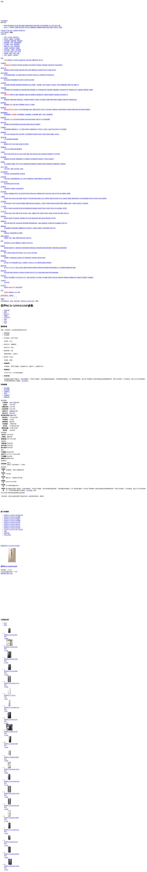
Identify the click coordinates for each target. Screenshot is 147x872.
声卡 (40, 119)
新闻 (35, 25)
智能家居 (19, 41)
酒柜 (28, 154)
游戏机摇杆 (56, 164)
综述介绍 (7, 310)
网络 (10, 53)
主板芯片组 (51, 129)
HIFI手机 (6, 178)
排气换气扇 (58, 193)
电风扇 (52, 203)
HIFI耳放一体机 (18, 169)
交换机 (9, 252)
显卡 (8, 119)
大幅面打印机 (35, 213)
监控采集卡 (29, 228)
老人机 (41, 60)
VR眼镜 (45, 94)
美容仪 (44, 208)
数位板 (33, 124)
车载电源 (66, 277)
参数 (2, 573)
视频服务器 (21, 228)
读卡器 (21, 109)
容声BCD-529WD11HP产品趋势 (13, 529)
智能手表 (7, 94)
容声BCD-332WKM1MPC (11, 854)
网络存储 (3, 266)
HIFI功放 (16, 183)
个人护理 (3, 206)
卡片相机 (32, 104)
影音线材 (40, 159)
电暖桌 (28, 203)
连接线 (91, 89)
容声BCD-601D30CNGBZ (11, 793)
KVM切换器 (62, 267)
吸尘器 (32, 203)
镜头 (12, 109)
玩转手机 (27, 27)
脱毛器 (21, 208)
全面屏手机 (22, 60)
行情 (41, 25)
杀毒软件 (24, 243)
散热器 (33, 119)
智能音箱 (27, 99)
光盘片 (46, 129)
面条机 (52, 198)
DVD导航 (39, 277)
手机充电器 (32, 65)
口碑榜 (16, 27)
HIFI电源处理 (19, 188)
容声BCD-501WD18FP (10, 635)
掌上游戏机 (7, 164)
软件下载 (57, 25)
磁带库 (30, 267)
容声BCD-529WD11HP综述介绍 (13, 515)
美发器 (39, 208)
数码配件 (19, 149)
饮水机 (100, 198)
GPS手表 (6, 282)
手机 (5, 37)
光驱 (37, 119)
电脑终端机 (64, 85)
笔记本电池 (7, 80)
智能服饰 (33, 94)
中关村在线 (4, 20)
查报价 (12, 25)
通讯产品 (16, 37)
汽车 (5, 55)
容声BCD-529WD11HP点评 (12, 522)
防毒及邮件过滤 (16, 262)
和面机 (69, 198)
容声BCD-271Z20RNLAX (11, 830)
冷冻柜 (24, 154)
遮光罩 (38, 109)
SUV (15, 292)
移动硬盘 (9, 139)
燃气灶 (16, 193)
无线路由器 (13, 257)
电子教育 (3, 142)
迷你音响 (12, 159)
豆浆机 (65, 198)
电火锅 (16, 198)
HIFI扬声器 (4, 172)
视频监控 (3, 226)
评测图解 (39, 27)
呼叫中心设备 (47, 70)
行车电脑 (44, 277)
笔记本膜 (31, 80)
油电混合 (11, 292)
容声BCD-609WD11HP (11, 731)
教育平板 (12, 223)
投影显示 (3, 216)
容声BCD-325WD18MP (11, 743)
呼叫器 (54, 70)
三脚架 (34, 109)
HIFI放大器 (4, 182)
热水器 (21, 193)
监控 (15, 51)
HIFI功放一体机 (9, 169)
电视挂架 (44, 154)
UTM (10, 262)
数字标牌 (31, 223)
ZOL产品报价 (5, 32)
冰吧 (31, 154)
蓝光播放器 (33, 159)
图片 (6, 314)
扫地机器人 (37, 203)
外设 (11, 44)
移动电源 (17, 46)
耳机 (17, 134)
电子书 (11, 144)
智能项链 (51, 94)
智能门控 (38, 99)
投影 (12, 51)
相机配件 (3, 107)
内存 (14, 119)
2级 (10, 421)
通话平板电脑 (31, 89)
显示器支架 (42, 218)
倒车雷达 (32, 277)
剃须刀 (6, 208)
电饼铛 (35, 198)
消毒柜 (68, 193)
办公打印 (7, 51)
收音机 (74, 203)
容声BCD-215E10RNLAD (11, 707)
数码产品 (7, 46)
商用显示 (3, 221)
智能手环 (12, 94)
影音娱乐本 (50, 75)
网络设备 (3, 251)
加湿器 (57, 203)
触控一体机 (37, 223)
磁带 (74, 267)
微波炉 (25, 198)
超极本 (11, 39)
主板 (5, 119)
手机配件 (3, 63)
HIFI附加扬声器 (14, 173)
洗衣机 (12, 154)
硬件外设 (3, 122)
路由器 (14, 252)
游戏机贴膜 (26, 164)
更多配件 (87, 109)
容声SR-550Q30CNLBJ (11, 842)
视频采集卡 (14, 129)
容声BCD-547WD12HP (11, 659)
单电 (14, 104)
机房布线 (3, 270)
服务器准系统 (41, 248)
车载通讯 (90, 277)
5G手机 (10, 37)
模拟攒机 (45, 25)
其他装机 (64, 129)
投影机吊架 (35, 218)
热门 (5, 623)
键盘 (24, 124)
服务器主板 (33, 248)
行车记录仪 (19, 277)
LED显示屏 (50, 223)
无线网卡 (7, 257)
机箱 (26, 119)
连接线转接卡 (33, 129)
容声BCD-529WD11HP (27, 301)
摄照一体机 (42, 114)
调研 (38, 25)
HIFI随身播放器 (14, 178)
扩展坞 (26, 80)
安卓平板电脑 (14, 89)
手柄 (17, 164)
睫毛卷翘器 (33, 208)
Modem (29, 252)
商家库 (31, 25)
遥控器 (35, 154)
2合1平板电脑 (39, 89)
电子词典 (15, 144)
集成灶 (6, 193)
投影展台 (17, 218)
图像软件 (18, 243)
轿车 (18, 292)
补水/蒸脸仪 (58, 208)
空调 (8, 154)
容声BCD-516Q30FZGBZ (11, 805)
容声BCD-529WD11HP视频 (12, 520)
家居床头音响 (37, 134)
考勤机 (6, 238)
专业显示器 (19, 223)
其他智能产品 (64, 94)
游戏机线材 (49, 164)
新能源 (6, 292)
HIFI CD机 (23, 178)
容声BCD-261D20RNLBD (11, 781)
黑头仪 (53, 208)
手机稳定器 (7, 65)
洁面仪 (48, 208)
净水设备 (81, 198)
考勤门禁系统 (5, 236)
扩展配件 (3, 127)
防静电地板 (54, 272)
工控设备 (53, 85)
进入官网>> (25, 381)
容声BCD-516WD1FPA (11, 647)
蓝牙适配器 (7, 129)
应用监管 (48, 262)
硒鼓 (62, 213)
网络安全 (3, 261)
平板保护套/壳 (64, 89)
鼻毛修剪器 (26, 208)
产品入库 (9, 30)
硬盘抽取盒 (54, 267)
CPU (11, 119)
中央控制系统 (46, 228)
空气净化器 (7, 203)
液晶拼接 (44, 223)
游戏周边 (63, 164)
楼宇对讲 (23, 238)
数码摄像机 (17, 42)
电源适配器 (14, 80)
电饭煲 (6, 198)
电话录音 (21, 70)
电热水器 (33, 193)
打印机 (6, 213)
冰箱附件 (7, 395)
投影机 (6, 218)
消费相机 (21, 104)
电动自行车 (12, 287)
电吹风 (11, 208)
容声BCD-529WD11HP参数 (12, 517)
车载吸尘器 (72, 277)
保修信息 (7, 397)
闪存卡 (16, 109)
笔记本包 (21, 80)
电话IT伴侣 (27, 70)
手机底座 (38, 65)
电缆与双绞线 (14, 272)
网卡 (5, 252)
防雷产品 (32, 272)
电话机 (16, 70)
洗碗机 (64, 193)
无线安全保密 (41, 257)
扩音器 (44, 134)
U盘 (5, 139)
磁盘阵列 (35, 267)
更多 (6, 27)
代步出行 (3, 285)
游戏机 (18, 48)
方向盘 (21, 164)
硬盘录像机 (14, 228)
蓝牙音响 (21, 134)
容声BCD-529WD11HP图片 (12, 519)
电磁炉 (21, 198)
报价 (5, 573)
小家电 (13, 50)
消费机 (18, 238)
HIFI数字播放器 (38, 178)
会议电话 (40, 70)
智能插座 (7, 99)
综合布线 (7, 272)
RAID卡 (6, 267)
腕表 (17, 94)
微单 (17, 104)
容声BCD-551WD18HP (11, 671)
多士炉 (43, 198)
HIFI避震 (6, 188)
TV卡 (20, 129)
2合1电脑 (18, 75)
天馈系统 (34, 257)
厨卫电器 (7, 50)
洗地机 (44, 203)
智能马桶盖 (53, 99)
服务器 (6, 53)
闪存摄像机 (35, 114)
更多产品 (64, 223)
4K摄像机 (14, 114)
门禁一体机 (12, 238)
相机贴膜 (26, 109)
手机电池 (14, 65)
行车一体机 (26, 277)
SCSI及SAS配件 (18, 267)
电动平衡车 (19, 287)
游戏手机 (10, 60)
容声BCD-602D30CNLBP (11, 866)
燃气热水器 (26, 193)
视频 (6, 315)
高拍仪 (46, 213)
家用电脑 (18, 85)
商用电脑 (24, 85)
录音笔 (48, 134)
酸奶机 (87, 198)
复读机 (21, 144)
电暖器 (23, 203)
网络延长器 (69, 267)
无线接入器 (20, 257)
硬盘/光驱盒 (25, 129)
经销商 (27, 25)
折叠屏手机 (35, 60)
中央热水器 (48, 193)
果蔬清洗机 (75, 198)
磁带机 (26, 267)
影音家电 (3, 157)
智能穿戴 (13, 41)
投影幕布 (23, 218)
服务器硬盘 (26, 248)
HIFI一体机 (4, 167)
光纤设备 (21, 272)
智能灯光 (32, 99)
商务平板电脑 (48, 89)
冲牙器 (65, 208)
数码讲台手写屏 (50, 218)
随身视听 (3, 132)
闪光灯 (43, 109)
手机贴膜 (44, 65)
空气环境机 (56, 154)
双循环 (11, 415)
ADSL (25, 252)
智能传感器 (13, 99)
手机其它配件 (58, 65)
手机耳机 (19, 65)
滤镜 (30, 109)
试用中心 (56, 27)
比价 (5, 319)
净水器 (96, 198)
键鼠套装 (17, 124)
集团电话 (7, 70)
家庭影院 (7, 159)
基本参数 (7, 388)
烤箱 (39, 198)
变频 (8, 436)
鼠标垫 (28, 124)
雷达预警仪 (12, 277)
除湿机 (61, 203)
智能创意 (65, 99)
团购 (23, 25)
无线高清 (51, 159)
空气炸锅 (30, 198)
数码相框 (15, 139)
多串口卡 (40, 129)
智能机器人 (20, 99)
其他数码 (3, 147)
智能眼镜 (21, 94)
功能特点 (7, 391)
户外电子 (3, 280)
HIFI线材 (12, 188)
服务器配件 (49, 248)
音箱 (12, 124)
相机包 (65, 109)
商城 (20, 25)
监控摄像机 (7, 228)
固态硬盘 (22, 119)
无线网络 (3, 256)
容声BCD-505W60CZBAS (11, 769)
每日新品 (21, 27)
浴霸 (53, 193)
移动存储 (3, 137)
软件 (19, 51)
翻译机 (6, 144)
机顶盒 (39, 154)
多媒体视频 (13, 233)
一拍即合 (11, 295)
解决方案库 (49, 27)
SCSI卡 (11, 267)
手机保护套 (50, 65)
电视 (5, 154)
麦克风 (57, 134)
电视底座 (50, 154)
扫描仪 (42, 213)
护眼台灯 (79, 203)
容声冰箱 (17, 301)
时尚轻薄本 (29, 75)
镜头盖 (78, 109)
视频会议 (7, 233)
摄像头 (53, 134)
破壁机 (47, 198)
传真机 (51, 213)
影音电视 (12, 48)
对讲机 (12, 70)
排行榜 (16, 25)
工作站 (44, 85)
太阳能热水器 (40, 193)
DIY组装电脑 (46, 119)
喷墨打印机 (19, 213)
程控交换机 (19, 252)
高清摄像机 (20, 114)
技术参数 (7, 390)
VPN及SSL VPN (32, 262)
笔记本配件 (4, 78)
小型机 (58, 85)
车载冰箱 (60, 277)
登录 (2, 1)
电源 (29, 119)
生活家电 (18, 50)
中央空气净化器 (16, 203)
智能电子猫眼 (46, 99)
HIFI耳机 (6, 173)
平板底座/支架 (72, 89)
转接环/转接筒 (71, 109)
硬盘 (17, 119)
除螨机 (66, 203)
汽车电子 (15, 55)
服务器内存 (19, 248)
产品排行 (3, 30)
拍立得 (27, 104)
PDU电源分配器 (40, 272)
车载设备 (85, 89)
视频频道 (33, 27)
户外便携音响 (29, 134)
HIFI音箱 (22, 173)
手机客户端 (21, 30)
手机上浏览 (7, 535)
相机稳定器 (7, 109)
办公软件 (12, 243)
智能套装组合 (73, 99)
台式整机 (3, 83)
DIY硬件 (6, 44)
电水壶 (91, 198)
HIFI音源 (3, 177)
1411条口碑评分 (5, 571)
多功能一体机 (27, 213)
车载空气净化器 (52, 277)
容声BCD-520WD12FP (10, 719)
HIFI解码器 (29, 178)
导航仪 (6, 277)
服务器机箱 (56, 248)
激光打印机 (12, 213)
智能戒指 (56, 94)
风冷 (10, 413)
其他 (5, 393)
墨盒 (59, 213)
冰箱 (20, 154)
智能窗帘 (60, 99)
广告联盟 (15, 30)
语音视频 (3, 231)
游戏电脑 (12, 85)
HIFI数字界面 (47, 178)
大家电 (6, 48)
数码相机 (7, 42)
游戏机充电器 (41, 164)
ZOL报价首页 (5, 301)
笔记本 (6, 39)
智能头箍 (27, 94)
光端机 (35, 228)
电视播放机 (19, 159)
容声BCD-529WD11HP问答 (12, 527)
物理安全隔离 (42, 262)
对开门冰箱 (12, 402)
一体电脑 (38, 85)
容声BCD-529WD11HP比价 (12, 524)
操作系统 (7, 243)
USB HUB (7, 149)
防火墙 (6, 262)
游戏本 (23, 75)
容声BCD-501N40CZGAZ (11, 683)
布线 (18, 53)
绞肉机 (56, 198)
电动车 (10, 55)
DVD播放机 (26, 159)
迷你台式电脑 (31, 85)
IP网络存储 (47, 267)
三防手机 (15, 60)
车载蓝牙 (84, 277)
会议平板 (7, 223)
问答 (53, 25)
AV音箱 (45, 159)
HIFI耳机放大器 (9, 183)
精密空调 (48, 272)
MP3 (12, 46)
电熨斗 (70, 203)
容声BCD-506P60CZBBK (11, 817)
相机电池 (55, 109)
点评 (7, 317)
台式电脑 (17, 39)
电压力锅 (11, 198)
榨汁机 (61, 198)
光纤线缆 (27, 272)
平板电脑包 (55, 89)
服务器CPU (12, 248)
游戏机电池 (33, 164)
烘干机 (17, 154)
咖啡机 (104, 198)
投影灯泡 (11, 218)
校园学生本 (43, 75)
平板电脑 (7, 41)
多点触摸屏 (57, 223)
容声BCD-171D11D (9, 695)
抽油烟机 (11, 193)
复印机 (55, 213)
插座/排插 (13, 149)
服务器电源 (63, 248)
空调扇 (48, 203)
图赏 (60, 27)
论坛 (50, 25)
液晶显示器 (7, 124)
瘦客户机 (70, 85)
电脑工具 (76, 85)
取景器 (82, 109)
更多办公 (66, 213)
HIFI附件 (3, 186)
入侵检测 (24, 262)
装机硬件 (3, 117)
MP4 (8, 134)
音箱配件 (37, 124)
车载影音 (79, 277)
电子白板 (28, 218)
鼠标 (21, 124)
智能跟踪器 (39, 94)
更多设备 (34, 252)
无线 (14, 53)
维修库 (44, 27)
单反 (12, 42)
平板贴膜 (80, 89)
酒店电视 (25, 223)
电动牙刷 (15, 208)
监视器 (39, 228)
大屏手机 (28, 60)
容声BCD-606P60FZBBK (11, 757)
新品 (6, 295)
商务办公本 (36, 75)
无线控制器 (27, 257)
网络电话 (34, 70)
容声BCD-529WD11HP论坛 (12, 526)
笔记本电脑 (4, 73)
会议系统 (19, 233)
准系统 (48, 85)
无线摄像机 (49, 114)
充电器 (60, 109)
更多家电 (85, 203)
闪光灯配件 (48, 109)
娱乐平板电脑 (22, 89)
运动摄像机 (27, 114)
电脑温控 (12, 411)
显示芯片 (58, 129)
